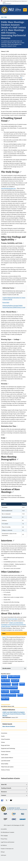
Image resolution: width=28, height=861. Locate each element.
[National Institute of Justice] (22, 815)
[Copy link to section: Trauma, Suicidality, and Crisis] (23, 243)
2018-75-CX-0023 (12, 619)
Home (2, 17)
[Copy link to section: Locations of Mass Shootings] (12, 492)
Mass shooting (5, 680)
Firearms (22, 683)
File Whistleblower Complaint (7, 832)
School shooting (6, 683)
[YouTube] (11, 800)
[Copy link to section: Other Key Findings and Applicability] (15, 239)
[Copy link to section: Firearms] (8, 383)
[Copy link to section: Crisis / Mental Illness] (17, 311)
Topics (5, 17)
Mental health (15, 680)
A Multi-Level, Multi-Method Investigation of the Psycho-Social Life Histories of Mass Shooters (13, 624)
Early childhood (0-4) (14, 676)
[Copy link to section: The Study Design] (20, 172)
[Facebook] (2, 800)
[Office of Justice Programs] (4, 10)
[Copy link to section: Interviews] (13, 540)
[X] (7, 800)
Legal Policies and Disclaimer (7, 842)
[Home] (15, 10)
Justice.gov (3, 855)
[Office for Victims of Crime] (14, 820)
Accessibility (4, 829)
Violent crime (5, 698)
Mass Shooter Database (9, 726)
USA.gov (3, 852)
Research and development (9, 694)
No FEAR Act (4, 845)
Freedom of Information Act (7, 848)
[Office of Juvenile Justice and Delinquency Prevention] (5, 820)
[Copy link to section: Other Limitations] (21, 572)
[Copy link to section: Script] (6, 437)
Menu (25, 9)
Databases (15, 683)
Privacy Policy (4, 838)
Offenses (20, 694)
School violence (15, 691)
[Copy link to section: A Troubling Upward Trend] (8, 121)
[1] (21, 77)
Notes (4, 633)
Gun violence (5, 691)
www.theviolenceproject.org (8, 188)
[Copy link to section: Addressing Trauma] (14, 287)
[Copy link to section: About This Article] (21, 613)
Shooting (4, 676)
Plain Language (4, 835)
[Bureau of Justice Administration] (5, 815)
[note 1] (4, 637)
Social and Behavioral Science (9, 687)
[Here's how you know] (14, 2)
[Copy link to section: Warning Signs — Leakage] (20, 339)
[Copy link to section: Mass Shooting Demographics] (17, 459)
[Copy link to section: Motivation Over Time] (16, 426)
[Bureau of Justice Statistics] (14, 816)
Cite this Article (6, 668)
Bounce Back (6, 302)
